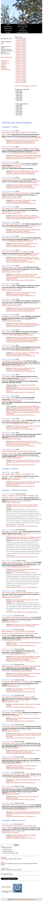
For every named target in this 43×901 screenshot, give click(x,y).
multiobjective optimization (19, 260)
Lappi (26, 385)
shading (26, 368)
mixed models (16, 766)
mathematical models (31, 243)
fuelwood (21, 243)
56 (18, 501)
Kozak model (35, 600)
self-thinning (21, 571)
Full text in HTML (16, 526)
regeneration (16, 537)
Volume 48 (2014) (21, 57)
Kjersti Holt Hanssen (17, 592)
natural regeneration (27, 274)
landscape (9, 186)
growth (27, 229)
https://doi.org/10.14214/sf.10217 (20, 567)
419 (39, 746)
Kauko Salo (15, 758)
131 (29, 620)
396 (29, 729)
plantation (22, 171)
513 (3, 763)
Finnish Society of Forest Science (25, 899)
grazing (8, 245)
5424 (11, 241)
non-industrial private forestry (14, 813)
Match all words (7, 849)
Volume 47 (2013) (21, 59)
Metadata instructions (4, 67)
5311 (31, 399)
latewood (24, 389)
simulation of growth (11, 325)
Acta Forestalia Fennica (14, 478)
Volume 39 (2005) (21, 71)
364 (36, 714)
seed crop (9, 391)
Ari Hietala (31, 495)
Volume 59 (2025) (21, 40)
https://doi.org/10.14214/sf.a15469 (15, 379)
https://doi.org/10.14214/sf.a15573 (27, 255)
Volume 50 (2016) (21, 54)
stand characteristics (27, 426)
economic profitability (25, 642)
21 (31, 364)
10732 (29, 501)
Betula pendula (26, 441)
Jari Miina (14, 712)
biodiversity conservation (32, 140)
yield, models (35, 171)
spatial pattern (25, 202)
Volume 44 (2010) (21, 63)
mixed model (35, 624)
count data (38, 537)
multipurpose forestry (12, 339)
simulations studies (22, 309)
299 (13, 671)
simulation (15, 140)
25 (39, 225)
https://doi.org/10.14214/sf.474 (10, 686)
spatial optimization (23, 675)
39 (26, 714)
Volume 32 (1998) (21, 82)
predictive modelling (12, 412)
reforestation (15, 323)
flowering (15, 624)
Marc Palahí (5, 697)
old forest (19, 690)
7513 (32, 478)
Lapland (29, 389)
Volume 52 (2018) (21, 51)
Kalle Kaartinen (18, 826)
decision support (17, 812)
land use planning (34, 325)
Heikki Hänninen (18, 451)
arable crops (26, 245)
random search (36, 735)
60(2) (10, 38)
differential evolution (34, 656)
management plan (33, 340)
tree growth (9, 427)
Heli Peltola (25, 666)
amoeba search (33, 658)
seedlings (25, 276)
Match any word (7, 847)
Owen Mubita (15, 252)
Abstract (8, 143)
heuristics (21, 140)
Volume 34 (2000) (21, 79)
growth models (17, 294)
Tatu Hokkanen (15, 617)
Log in (2, 862)
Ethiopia (22, 323)
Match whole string (8, 851)
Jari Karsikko (15, 148)
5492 (15, 182)
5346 (11, 335)
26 (5, 182)
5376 (20, 289)
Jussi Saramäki (24, 252)
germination (9, 443)
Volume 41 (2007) (21, 68)
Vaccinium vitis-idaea (17, 767)
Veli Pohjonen (6, 164)
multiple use (29, 157)
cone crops (21, 624)
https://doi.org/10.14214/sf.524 (21, 777)
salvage (14, 644)
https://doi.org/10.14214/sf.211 (18, 654)
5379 (23, 270)
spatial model (10, 781)
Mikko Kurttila (15, 681)
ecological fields (23, 277)
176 (3, 640)
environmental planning (27, 141)
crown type (32, 368)
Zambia (8, 259)
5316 (3, 365)
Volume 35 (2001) (21, 77)
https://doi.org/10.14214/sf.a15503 (23, 335)
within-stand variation (12, 719)
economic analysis (23, 325)
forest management (17, 155)
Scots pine (13, 389)
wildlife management (34, 155)
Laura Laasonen (24, 148)
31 (10, 137)
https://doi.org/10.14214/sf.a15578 (23, 241)
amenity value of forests (25, 186)
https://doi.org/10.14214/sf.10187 (11, 597)
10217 (9, 567)
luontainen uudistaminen (32, 406)
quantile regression (11, 571)
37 (31, 762)
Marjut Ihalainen (6, 758)
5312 (3, 379)
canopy (14, 368)
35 (19, 792)
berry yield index (25, 766)
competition (9, 202)
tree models (25, 294)
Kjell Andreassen (29, 592)
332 (27, 700)
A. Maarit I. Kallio (13, 495)
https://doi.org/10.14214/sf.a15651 (11, 198)
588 (30, 792)
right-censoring (34, 538)
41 (2, 671)
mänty (22, 385)
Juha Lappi (5, 531)
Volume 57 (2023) (21, 43)
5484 (23, 212)
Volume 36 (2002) (21, 76)
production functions (19, 157)
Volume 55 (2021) (21, 46)
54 (33, 533)
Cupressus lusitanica (19, 172)
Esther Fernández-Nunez (16, 633)
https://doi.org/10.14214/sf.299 (23, 671)
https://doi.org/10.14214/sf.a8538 (32, 137)
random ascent (27, 752)
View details (15, 143)
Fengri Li (20, 562)
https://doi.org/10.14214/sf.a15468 (11, 401)
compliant (7, 54)
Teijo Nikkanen (25, 617)
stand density (17, 202)
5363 (29, 319)
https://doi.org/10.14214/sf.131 (10, 622)
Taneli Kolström (24, 193)
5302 (38, 456)
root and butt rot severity (23, 506)
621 (8, 809)
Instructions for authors (5, 64)
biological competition (23, 231)
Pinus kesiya (24, 259)
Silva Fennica (36, 151)
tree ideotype (17, 369)
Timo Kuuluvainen (7, 267)
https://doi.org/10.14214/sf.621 (18, 809)
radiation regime (26, 369)
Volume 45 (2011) (21, 62)
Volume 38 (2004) (21, 73)
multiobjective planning (25, 339)
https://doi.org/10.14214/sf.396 (10, 731)
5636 (20, 137)
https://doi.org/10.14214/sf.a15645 (11, 213)
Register (3, 857)
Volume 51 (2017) (21, 52)
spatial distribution (35, 229)
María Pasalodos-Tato (8, 631)
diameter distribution (18, 257)
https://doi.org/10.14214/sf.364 (10, 715)
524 (11, 777)
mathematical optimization (20, 340)
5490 (20, 196)
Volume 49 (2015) (21, 56)
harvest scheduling (17, 673)
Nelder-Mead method (23, 658)
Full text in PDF (23, 143)
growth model (17, 354)
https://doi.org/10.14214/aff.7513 (11, 479)
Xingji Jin (4, 562)
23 (13, 270)
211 (8, 654)
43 (32, 638)
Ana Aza (4, 495)
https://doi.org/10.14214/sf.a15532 (11, 305)
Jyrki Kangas (15, 132)
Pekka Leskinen (15, 805)
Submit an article (5, 69)
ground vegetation (17, 276)
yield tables (9, 172)
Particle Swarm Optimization (20, 656)
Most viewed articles (6, 57)
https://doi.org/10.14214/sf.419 (10, 748)
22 (18, 319)
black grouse (9, 157)
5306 (11, 423)
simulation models (11, 231)
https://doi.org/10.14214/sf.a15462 (11, 439)
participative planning (12, 485)
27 (5, 153)
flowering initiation (29, 412)
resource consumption (34, 277)
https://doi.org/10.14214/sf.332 (10, 702)
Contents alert (5, 868)
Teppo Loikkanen (16, 474)
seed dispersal (31, 462)
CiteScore (8, 46)
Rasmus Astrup (13, 498)
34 (37, 808)
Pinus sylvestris (16, 200)
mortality (26, 443)
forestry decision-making (13, 141)
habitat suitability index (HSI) (20, 735)
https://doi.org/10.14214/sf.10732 (11, 502)
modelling (9, 462)
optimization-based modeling (30, 569)
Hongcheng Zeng (7, 666)
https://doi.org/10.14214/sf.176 (13, 640)
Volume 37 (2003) (21, 74)
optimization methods (34, 217)
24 (40, 239)
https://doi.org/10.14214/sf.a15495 (25, 350)
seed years (28, 624)
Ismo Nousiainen (7, 179)
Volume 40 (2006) (21, 70)
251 (24, 478)
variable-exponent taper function (15, 601)
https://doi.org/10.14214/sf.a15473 (15, 365)
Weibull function (29, 704)
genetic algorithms (35, 673)
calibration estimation (18, 704)
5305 (30, 437)
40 (17, 700)
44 (19, 620)
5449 (11, 227)
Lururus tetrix (37, 157)
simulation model (16, 259)
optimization (36, 482)
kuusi (18, 385)
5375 (20, 304)
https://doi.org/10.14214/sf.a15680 (27, 153)
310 (23, 831)
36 (40, 776)
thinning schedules (34, 718)
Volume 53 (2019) (21, 49)
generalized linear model (13, 538)
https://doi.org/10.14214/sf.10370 (17, 534)
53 (34, 565)
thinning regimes (30, 172)
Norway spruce (30, 388)
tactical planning (27, 813)
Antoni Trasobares (24, 697)
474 (29, 685)
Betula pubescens (18, 443)
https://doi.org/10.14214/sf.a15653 (27, 182)
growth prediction (27, 292)
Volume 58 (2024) (21, 42)
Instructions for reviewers (5, 61)
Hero (29, 735)
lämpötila (19, 408)
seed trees (32, 276)
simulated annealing (12, 675)
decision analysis (11, 217)
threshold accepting (17, 689)
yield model (34, 257)
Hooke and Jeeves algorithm (20, 718)
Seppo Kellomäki (7, 451)
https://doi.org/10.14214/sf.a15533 (11, 290)
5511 (34, 165)
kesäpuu (15, 386)
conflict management (18, 483)
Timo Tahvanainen (7, 826)
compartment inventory (19, 836)
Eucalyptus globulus (16, 245)
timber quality (32, 200)
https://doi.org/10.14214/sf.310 (10, 832)
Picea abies (15, 229)
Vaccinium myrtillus (17, 796)
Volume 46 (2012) (21, 60)
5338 (13, 350)
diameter (27, 171)
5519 (15, 153)
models (26, 155)
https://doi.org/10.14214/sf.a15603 (23, 227)
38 (29, 746)
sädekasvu (9, 386)
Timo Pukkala (6, 132)
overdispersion (25, 538)
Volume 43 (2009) (21, 65)
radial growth (36, 389)
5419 (15, 255)
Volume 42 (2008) (21, 67)
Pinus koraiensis (17, 569)
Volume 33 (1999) (21, 81)
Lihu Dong (26, 562)
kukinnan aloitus (27, 408)
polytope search (10, 659)
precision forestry (11, 506)
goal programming (21, 217)
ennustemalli (36, 408)
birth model (26, 444)
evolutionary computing (22, 659)
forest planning (28, 185)
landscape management (31, 337)
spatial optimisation (29, 689)
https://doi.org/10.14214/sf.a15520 (11, 321)
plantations (15, 243)
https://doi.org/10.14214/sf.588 (10, 794)
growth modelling (33, 505)
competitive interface (12, 279)
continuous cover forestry (27, 537)
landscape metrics (11, 690)
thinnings (22, 229)
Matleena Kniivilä (25, 132)
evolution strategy (11, 658)
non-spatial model (35, 780)
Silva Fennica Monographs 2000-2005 (26, 86)
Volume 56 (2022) (21, 45)
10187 (21, 596)
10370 (5, 534)
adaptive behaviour (35, 812)
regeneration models (12, 277)
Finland (18, 389)
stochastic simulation (16, 444)
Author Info (32, 143)
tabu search (9, 736)
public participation (26, 482)
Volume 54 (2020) (21, 48)
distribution (15, 171)
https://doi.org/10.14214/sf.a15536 (11, 272)
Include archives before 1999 (10, 853)
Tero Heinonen (6, 681)
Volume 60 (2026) (21, 38)
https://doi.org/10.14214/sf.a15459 (11, 458)
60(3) (2, 43)
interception (9, 369)
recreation (15, 186)
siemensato (31, 385)
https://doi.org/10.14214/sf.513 (13, 763)
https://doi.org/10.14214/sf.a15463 (23, 423)
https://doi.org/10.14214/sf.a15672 (11, 167)
